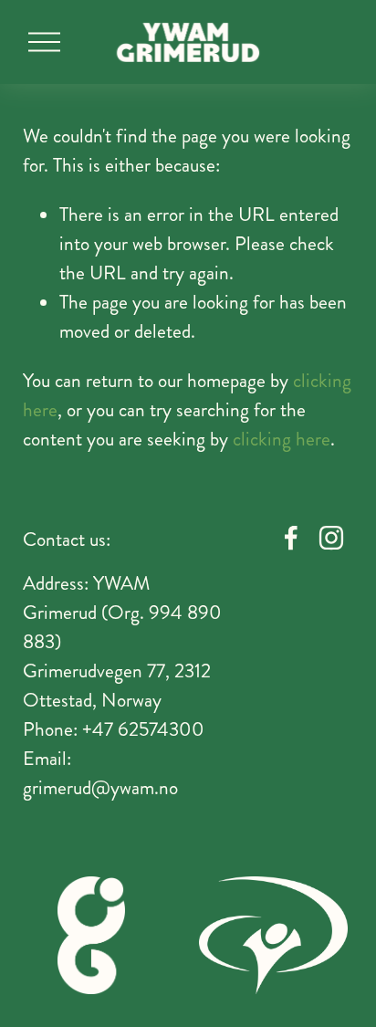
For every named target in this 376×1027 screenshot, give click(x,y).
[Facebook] (291, 537)
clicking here (281, 439)
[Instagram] (331, 537)
